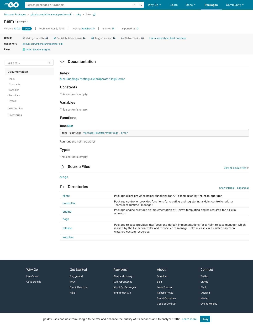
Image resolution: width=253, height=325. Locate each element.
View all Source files (235, 167)
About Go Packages (124, 287)
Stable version (132, 38)
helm (88, 14)
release (67, 228)
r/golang (205, 292)
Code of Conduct (166, 303)
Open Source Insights (37, 49)
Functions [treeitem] (14, 95)
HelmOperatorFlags (106, 132)
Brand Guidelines (166, 298)
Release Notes (165, 292)
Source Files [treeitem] (16, 108)
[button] (24, 38)
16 (108, 28)
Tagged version (103, 38)
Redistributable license (69, 38)
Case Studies (33, 281)
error (124, 132)
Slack (204, 287)
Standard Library (123, 276)
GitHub (204, 281)
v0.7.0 (12, 28)
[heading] (14, 5)
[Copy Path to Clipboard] (94, 14)
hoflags (88, 132)
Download (162, 276)
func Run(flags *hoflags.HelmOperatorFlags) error (92, 79)
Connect (207, 269)
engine (67, 211)
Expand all (243, 187)
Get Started (78, 269)
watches (68, 237)
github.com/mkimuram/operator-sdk (51, 14)
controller (69, 203)
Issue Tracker (164, 287)
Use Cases (32, 276)
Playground (76, 276)
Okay (205, 319)
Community (233, 5)
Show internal (226, 187)
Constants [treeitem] (14, 84)
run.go (64, 177)
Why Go (153, 5)
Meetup (205, 298)
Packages (211, 5)
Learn (174, 5)
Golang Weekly (209, 303)
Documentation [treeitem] (18, 71)
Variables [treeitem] (14, 89)
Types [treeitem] (12, 100)
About (161, 269)
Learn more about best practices (167, 38)
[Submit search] (141, 5)
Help (72, 292)
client (66, 195)
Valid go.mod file (35, 38)
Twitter (204, 276)
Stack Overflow (78, 287)
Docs (189, 5)
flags (66, 219)
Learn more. (189, 319)
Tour (72, 281)
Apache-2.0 (88, 28)
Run (70, 126)
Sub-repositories (122, 281)
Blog (159, 281)
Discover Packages (15, 14)
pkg (79, 14)
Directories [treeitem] (15, 115)
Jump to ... (14, 62)
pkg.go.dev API (122, 292)
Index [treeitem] (12, 78)
